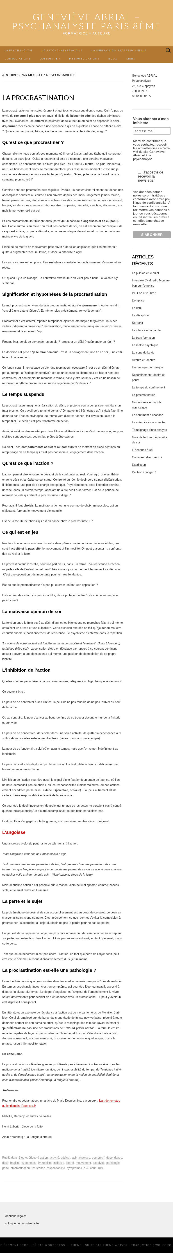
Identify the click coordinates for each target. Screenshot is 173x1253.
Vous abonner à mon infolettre (151, 121)
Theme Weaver (115, 1245)
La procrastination (38, 98)
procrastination (20, 1168)
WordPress (55, 1245)
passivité (99, 1162)
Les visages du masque (147, 367)
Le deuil (137, 308)
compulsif (98, 1157)
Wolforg (163, 1245)
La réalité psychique (145, 345)
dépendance (114, 1157)
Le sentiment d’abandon (147, 415)
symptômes (74, 1168)
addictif (65, 1157)
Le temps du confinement (148, 387)
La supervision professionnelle (118, 50)
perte (5, 1168)
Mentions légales (16, 1216)
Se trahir (137, 322)
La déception (140, 315)
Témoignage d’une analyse (149, 429)
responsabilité (56, 1168)
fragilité (15, 1162)
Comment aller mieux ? (147, 457)
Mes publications (84, 58)
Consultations (17, 58)
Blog (112, 58)
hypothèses (28, 1162)
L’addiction (139, 464)
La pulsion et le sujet (145, 273)
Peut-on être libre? (144, 293)
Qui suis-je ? (49, 58)
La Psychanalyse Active (62, 50)
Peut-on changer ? (144, 472)
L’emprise (138, 300)
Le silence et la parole (146, 330)
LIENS (130, 58)
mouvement (83, 1162)
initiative (58, 1162)
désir (5, 1162)
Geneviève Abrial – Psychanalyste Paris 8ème (86, 21)
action (44, 1157)
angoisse (84, 1157)
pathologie (113, 1162)
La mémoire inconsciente (148, 422)
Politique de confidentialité (22, 1223)
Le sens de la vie (143, 352)
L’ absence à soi (142, 450)
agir (74, 1157)
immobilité (45, 1162)
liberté (70, 1162)
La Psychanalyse (19, 50)
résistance (38, 1168)
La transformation (143, 337)
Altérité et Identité (143, 360)
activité (54, 1157)
